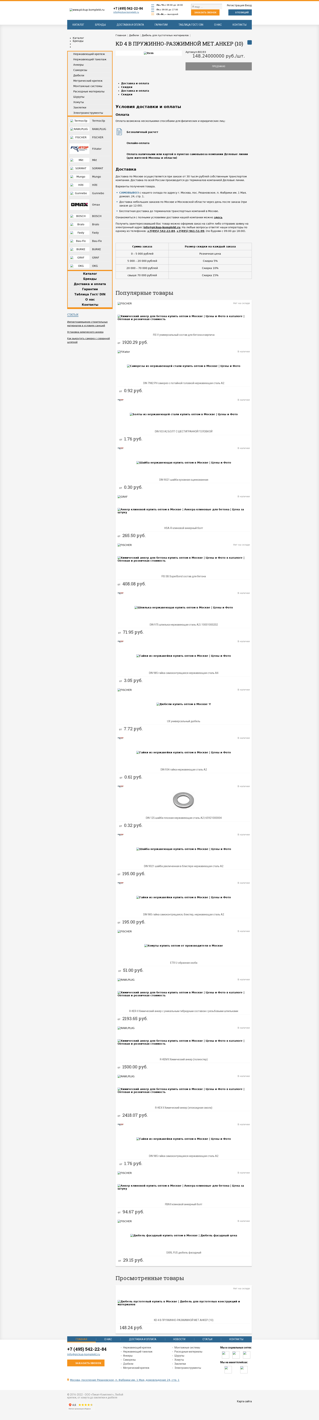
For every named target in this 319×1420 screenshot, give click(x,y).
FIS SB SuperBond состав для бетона (184, 576)
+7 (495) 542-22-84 (128, 8)
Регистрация (235, 5)
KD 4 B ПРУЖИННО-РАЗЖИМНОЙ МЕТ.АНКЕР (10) (183, 1320)
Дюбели (128, 1363)
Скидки (126, 87)
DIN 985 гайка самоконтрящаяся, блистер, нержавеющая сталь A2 (183, 914)
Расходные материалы (188, 1351)
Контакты (239, 24)
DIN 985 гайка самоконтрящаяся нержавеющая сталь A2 (183, 1156)
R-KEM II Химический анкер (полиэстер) (184, 1059)
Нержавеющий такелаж (137, 1351)
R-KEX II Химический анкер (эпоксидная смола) (183, 1107)
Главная (81, 1339)
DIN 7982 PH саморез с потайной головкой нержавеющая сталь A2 (183, 383)
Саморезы (129, 1359)
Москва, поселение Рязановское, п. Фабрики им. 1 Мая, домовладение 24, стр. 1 (124, 1380)
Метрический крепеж (136, 1367)
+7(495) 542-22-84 (161, 231)
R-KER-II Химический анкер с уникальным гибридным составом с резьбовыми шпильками (183, 1011)
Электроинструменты (187, 1367)
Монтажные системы (187, 1347)
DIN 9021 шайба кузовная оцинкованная (183, 479)
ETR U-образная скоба (183, 962)
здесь (218, 217)
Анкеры (128, 1355)
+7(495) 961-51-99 (190, 231)
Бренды (100, 24)
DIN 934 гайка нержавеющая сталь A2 (184, 769)
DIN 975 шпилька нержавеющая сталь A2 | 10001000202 (184, 624)
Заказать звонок (205, 12)
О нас (218, 24)
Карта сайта (244, 1401)
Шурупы (179, 1355)
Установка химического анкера (85, 332)
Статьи (72, 314)
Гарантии (161, 24)
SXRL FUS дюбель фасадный (183, 1252)
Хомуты (179, 1359)
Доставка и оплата (130, 24)
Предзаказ (218, 66)
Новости (179, 1339)
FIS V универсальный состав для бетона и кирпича (184, 334)
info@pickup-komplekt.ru (126, 12)
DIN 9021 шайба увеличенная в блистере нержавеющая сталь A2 (183, 866)
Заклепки (180, 1363)
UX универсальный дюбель (183, 721)
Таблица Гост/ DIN (191, 24)
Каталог (78, 24)
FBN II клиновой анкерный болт (183, 1204)
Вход (248, 5)
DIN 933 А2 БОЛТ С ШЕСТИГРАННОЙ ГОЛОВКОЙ (183, 431)
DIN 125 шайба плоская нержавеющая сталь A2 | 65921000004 (184, 817)
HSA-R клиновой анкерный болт (183, 528)
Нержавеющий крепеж (137, 1347)
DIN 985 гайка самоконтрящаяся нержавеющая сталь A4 (183, 672)
